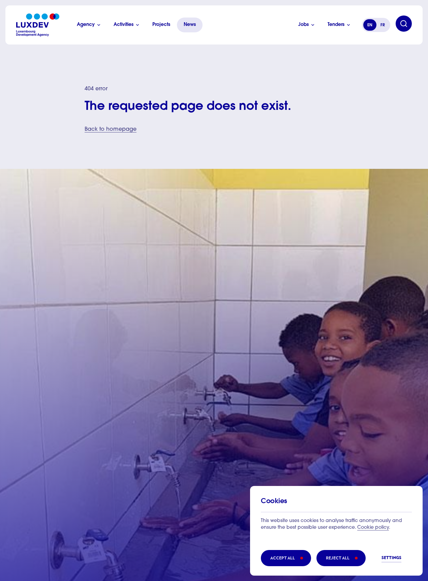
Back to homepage (110, 129)
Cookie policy (373, 527)
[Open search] (404, 24)
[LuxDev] (37, 24)
